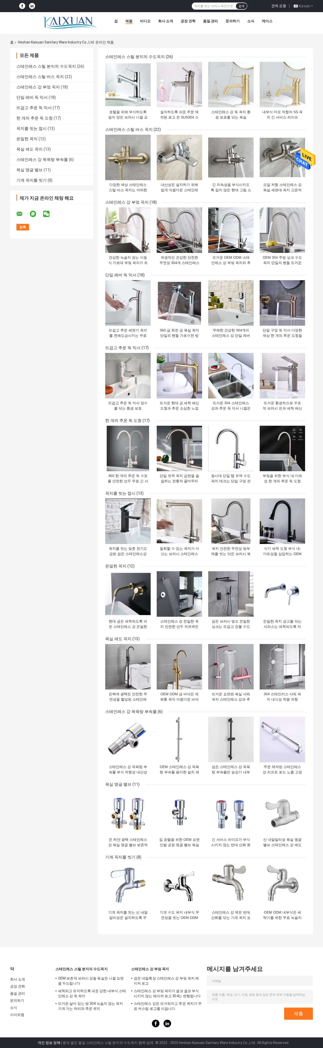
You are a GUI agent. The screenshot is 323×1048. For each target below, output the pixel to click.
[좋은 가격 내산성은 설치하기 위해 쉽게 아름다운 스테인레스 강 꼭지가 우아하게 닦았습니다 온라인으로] (179, 157)
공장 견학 (188, 21)
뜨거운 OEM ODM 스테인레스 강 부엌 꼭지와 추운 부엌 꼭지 (231, 262)
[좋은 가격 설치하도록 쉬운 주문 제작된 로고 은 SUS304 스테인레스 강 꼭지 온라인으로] (179, 84)
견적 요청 (278, 6)
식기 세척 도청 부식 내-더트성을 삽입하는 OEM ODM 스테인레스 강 (282, 553)
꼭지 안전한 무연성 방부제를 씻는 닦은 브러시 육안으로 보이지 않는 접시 (231, 553)
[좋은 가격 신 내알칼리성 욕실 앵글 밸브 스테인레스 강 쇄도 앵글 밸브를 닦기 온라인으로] (282, 812)
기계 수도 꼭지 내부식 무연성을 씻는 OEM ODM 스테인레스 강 (179, 917)
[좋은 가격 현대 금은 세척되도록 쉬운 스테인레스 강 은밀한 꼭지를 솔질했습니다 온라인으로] (128, 594)
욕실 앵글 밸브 (29, 170)
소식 (250, 21)
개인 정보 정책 (49, 1043)
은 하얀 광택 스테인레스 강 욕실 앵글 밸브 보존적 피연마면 (128, 845)
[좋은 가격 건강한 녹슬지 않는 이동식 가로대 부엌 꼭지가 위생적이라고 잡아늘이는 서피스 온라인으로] (128, 230)
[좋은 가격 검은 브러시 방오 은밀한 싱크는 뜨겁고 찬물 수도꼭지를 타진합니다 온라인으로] (231, 594)
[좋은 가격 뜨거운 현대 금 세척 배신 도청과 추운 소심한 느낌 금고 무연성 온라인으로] (179, 375)
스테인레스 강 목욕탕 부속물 (42, 159)
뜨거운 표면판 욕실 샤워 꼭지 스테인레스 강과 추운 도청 (231, 699)
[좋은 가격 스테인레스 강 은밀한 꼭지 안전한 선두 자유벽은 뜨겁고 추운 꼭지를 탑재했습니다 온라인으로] (179, 594)
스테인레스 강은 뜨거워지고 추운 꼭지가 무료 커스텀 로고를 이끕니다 (168, 1006)
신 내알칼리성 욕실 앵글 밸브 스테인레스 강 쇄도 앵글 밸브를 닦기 (282, 845)
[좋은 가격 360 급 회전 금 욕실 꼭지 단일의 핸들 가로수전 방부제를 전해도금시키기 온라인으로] (179, 303)
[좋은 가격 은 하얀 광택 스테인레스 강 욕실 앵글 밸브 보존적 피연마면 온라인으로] (128, 812)
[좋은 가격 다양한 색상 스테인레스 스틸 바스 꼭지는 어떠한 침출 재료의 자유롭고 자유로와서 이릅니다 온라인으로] (128, 157)
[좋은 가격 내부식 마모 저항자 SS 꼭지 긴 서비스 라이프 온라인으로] (282, 84)
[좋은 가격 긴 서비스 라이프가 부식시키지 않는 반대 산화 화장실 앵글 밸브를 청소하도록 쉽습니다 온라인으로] (231, 812)
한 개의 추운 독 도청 (34, 118)
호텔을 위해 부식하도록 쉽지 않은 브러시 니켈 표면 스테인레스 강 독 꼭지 (128, 117)
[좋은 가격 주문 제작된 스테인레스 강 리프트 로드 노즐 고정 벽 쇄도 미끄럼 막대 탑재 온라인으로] (282, 739)
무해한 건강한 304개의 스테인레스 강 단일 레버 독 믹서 (231, 335)
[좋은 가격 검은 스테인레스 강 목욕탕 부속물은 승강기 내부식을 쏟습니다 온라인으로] (231, 739)
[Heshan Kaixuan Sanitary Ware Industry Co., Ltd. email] (22, 214)
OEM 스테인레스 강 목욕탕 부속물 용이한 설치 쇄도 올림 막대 (179, 772)
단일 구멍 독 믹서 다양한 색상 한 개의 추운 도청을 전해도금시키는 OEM (282, 335)
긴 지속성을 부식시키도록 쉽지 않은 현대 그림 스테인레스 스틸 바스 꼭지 (231, 190)
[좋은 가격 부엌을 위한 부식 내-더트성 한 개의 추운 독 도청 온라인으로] (282, 448)
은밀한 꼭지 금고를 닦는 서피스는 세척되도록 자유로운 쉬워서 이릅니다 (282, 626)
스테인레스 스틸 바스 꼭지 (40, 76)
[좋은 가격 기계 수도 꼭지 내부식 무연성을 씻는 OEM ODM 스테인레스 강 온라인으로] (179, 885)
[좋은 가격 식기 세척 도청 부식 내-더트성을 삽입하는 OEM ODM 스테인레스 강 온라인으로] (282, 521)
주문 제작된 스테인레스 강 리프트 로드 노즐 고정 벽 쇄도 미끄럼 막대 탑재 (282, 772)
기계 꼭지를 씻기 (31, 180)
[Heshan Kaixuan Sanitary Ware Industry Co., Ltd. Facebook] (22, 6)
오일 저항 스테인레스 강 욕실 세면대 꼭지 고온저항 (282, 190)
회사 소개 (165, 21)
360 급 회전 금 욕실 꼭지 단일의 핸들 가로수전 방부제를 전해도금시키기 (179, 335)
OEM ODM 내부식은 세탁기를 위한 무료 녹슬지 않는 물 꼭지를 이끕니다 (282, 917)
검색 (241, 6)
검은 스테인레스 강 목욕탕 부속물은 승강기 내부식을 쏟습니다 (231, 772)
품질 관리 (210, 21)
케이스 (267, 21)
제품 (128, 21)
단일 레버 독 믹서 (32, 97)
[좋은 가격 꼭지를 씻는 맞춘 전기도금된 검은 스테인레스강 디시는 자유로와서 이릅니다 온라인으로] (128, 521)
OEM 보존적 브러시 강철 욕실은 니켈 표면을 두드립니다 (91, 980)
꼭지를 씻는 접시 (31, 128)
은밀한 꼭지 (27, 138)
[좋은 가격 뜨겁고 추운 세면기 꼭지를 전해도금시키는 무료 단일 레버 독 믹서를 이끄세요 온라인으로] (128, 303)
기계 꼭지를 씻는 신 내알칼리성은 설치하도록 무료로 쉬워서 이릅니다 (128, 917)
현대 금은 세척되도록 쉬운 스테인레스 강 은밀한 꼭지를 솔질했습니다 (128, 626)
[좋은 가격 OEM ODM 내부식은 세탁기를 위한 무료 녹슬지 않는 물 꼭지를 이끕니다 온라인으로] (282, 885)
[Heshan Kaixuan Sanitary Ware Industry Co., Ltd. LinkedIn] (32, 6)
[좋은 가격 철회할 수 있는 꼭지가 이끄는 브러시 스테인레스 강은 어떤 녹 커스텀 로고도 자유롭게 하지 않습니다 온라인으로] (179, 521)
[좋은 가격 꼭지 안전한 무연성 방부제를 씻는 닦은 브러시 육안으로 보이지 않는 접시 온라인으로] (231, 521)
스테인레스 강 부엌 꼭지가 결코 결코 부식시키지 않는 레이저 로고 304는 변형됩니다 (167, 993)
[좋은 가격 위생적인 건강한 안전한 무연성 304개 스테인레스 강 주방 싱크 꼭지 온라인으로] (179, 230)
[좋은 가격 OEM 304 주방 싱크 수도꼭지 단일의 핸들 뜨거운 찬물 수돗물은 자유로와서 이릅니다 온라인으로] (282, 230)
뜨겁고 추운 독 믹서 (34, 107)
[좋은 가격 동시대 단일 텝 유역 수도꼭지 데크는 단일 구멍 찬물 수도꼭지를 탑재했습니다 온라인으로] (231, 448)
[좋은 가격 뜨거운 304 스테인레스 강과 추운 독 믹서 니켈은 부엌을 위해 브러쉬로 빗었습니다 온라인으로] (231, 375)
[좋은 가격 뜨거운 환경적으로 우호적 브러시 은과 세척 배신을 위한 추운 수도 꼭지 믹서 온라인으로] (282, 375)
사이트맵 (17, 1015)
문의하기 (233, 21)
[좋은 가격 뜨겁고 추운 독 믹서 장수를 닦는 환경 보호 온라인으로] (128, 375)
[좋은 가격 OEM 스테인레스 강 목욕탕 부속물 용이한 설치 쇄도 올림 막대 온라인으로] (179, 739)
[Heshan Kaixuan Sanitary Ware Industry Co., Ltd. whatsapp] (36, 214)
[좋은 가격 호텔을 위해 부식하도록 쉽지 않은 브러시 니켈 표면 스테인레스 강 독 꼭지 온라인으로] (128, 84)
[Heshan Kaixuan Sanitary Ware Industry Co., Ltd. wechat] (49, 214)
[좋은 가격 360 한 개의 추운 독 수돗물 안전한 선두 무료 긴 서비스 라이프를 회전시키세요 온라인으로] (128, 448)
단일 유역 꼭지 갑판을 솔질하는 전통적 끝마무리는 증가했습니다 (179, 481)
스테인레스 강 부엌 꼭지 (38, 87)
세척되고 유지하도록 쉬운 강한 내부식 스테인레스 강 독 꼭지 (92, 993)
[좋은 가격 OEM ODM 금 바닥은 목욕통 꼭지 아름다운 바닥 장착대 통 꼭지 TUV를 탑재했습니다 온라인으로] (179, 666)
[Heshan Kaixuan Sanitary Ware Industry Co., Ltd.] (70, 22)
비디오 (145, 21)
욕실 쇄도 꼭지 (29, 149)
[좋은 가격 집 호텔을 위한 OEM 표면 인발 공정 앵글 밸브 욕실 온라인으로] (179, 812)
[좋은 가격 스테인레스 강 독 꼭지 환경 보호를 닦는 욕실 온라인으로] (231, 84)
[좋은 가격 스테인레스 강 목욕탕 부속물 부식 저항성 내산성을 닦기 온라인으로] (128, 739)
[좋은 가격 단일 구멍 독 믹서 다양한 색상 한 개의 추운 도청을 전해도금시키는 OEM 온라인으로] (282, 303)
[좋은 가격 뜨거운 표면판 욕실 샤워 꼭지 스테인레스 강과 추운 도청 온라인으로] (231, 666)
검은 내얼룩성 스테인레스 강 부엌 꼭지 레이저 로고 (166, 980)
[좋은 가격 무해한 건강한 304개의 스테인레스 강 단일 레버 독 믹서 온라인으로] (231, 303)
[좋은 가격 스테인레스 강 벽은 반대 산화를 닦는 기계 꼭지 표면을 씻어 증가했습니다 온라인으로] (231, 885)
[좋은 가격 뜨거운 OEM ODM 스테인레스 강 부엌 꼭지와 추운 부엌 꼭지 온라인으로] (231, 230)
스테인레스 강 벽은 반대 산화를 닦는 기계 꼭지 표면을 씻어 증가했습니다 (231, 917)
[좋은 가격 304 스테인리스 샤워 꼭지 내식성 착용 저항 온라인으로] (282, 666)
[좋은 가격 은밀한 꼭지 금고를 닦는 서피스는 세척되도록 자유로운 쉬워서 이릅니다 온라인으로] (282, 594)
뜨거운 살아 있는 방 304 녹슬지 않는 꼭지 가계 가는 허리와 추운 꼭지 (90, 1006)
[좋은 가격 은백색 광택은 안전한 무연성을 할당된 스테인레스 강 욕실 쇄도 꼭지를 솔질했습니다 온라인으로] (128, 666)
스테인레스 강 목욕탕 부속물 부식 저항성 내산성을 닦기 (128, 772)
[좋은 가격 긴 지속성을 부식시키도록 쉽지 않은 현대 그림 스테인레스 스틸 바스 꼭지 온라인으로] (231, 157)
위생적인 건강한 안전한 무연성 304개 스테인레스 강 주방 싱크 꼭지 (179, 262)
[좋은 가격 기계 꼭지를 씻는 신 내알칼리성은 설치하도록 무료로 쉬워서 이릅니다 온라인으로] (128, 885)
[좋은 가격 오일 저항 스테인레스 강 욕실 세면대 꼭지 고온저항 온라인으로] (282, 157)
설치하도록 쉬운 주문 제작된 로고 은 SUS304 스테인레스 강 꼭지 (179, 117)
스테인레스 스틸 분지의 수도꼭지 (46, 66)
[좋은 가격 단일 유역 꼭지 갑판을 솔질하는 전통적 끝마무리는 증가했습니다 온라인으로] (179, 448)
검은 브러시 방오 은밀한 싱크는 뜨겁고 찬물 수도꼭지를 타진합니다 (231, 626)
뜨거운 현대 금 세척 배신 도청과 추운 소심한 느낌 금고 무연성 (179, 408)
